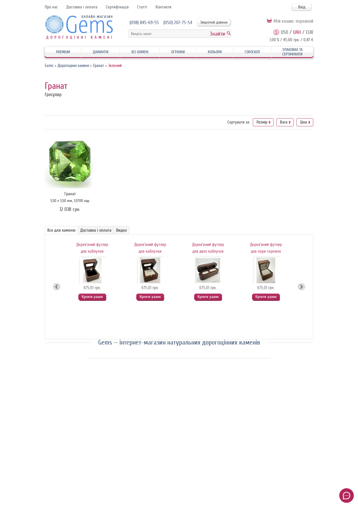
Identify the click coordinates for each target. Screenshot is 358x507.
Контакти (163, 7)
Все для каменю (61, 230)
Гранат (98, 65)
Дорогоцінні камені (73, 65)
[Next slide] (301, 286)
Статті (142, 7)
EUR (309, 32)
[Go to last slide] (56, 286)
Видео (121, 230)
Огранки (178, 52)
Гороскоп (252, 52)
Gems (49, 65)
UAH (297, 32)
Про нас (51, 7)
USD (284, 32)
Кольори (215, 52)
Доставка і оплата (81, 7)
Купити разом (92, 297)
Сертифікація (117, 7)
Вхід (301, 7)
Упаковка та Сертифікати (292, 52)
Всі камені (139, 52)
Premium (63, 52)
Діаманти (101, 52)
